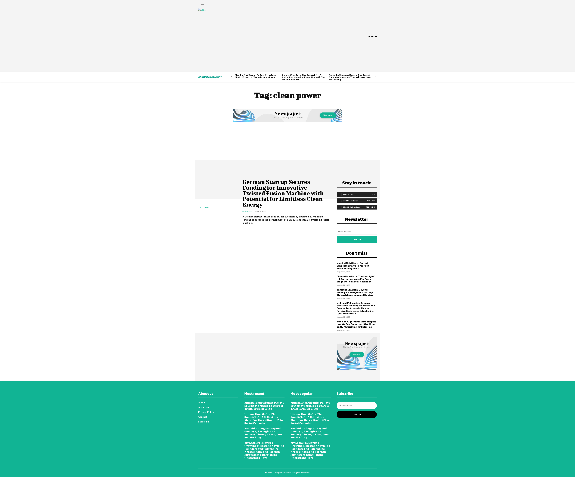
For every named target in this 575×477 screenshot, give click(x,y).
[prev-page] (231, 76)
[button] (372, 36)
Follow (371, 200)
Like (373, 194)
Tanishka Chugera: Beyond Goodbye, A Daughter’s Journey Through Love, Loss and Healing (350, 77)
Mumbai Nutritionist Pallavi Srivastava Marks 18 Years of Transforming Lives (255, 76)
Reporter (247, 211)
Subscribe (369, 207)
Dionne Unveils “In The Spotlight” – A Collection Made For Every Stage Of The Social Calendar (303, 77)
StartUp (204, 207)
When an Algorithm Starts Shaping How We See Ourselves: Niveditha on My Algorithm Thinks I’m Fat (356, 324)
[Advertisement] (287, 145)
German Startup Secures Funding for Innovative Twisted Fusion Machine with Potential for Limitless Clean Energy (283, 193)
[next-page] (375, 76)
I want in (357, 239)
